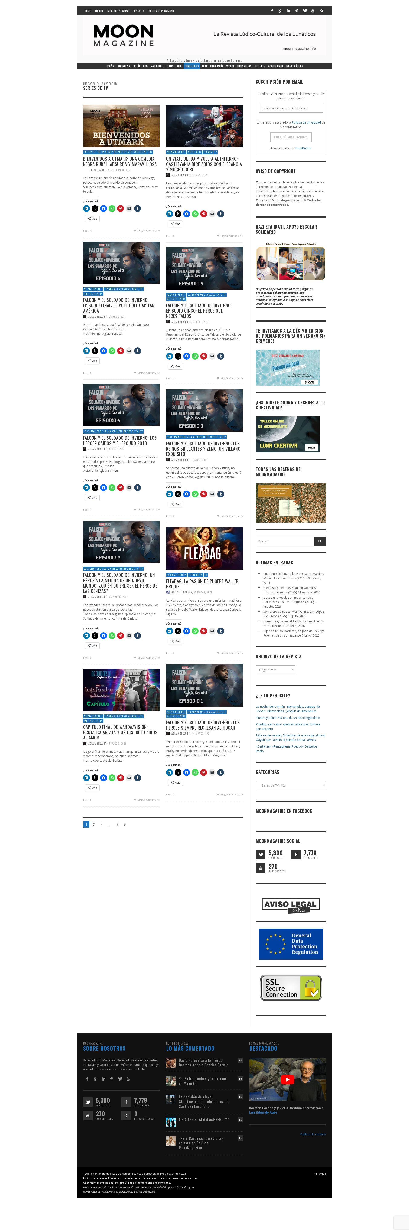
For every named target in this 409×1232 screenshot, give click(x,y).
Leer (86, 230)
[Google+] (280, 10)
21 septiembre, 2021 (119, 169)
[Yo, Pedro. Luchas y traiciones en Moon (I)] (171, 1081)
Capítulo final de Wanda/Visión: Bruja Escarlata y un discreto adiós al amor (120, 732)
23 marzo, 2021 (203, 592)
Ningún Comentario (148, 230)
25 (240, 1060)
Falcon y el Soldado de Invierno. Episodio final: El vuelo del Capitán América (119, 305)
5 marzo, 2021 (117, 743)
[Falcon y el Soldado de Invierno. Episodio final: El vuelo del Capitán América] (121, 263)
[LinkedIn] (288, 10)
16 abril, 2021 (200, 321)
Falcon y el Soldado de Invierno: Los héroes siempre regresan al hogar (203, 725)
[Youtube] (313, 10)
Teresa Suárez (139, 152)
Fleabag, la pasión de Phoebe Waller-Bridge (203, 584)
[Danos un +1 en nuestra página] (126, 1115)
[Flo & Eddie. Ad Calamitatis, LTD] (171, 1122)
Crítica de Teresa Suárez (98, 152)
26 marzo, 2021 (118, 596)
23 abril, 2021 (117, 316)
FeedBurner (303, 148)
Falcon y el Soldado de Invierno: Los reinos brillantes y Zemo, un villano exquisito (203, 448)
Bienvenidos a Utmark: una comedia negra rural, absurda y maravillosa (120, 161)
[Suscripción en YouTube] (260, 868)
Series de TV (122, 152)
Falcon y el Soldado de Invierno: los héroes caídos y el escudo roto (120, 440)
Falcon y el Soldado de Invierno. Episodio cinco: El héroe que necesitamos (199, 310)
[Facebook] (272, 10)
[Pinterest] (297, 10)
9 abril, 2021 (117, 449)
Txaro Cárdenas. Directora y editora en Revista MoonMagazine (201, 1142)
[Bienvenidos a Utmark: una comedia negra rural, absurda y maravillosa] (121, 126)
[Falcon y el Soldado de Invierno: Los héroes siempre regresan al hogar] (204, 685)
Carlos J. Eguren (176, 574)
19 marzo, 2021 (201, 733)
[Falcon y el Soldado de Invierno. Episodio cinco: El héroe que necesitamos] (204, 268)
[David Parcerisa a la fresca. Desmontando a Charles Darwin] (171, 1062)
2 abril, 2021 (199, 459)
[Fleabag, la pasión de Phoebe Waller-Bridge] (204, 548)
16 (240, 1078)
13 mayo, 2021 (200, 175)
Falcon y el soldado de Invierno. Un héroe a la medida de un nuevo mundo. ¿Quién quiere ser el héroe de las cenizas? (120, 583)
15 (240, 1138)
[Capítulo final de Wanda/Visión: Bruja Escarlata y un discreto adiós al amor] (121, 689)
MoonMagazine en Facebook (284, 811)
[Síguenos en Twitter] (260, 854)
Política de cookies (313, 1134)
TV (151, 152)
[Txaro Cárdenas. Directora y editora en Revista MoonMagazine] (171, 1140)
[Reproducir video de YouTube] (287, 1079)
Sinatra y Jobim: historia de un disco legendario (288, 718)
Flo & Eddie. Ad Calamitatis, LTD (204, 1119)
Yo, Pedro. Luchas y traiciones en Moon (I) (203, 1081)
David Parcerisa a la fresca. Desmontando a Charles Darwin (204, 1063)
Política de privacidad (306, 122)
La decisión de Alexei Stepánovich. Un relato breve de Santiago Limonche (204, 1101)
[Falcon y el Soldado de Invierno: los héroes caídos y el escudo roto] (121, 405)
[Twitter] (305, 10)
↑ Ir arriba (320, 1173)
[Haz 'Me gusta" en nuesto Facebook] (296, 854)
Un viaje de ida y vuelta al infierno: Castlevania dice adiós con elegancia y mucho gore (204, 164)
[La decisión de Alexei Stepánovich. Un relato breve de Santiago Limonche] (171, 1099)
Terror (208, 152)
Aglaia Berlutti (176, 152)
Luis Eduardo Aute (263, 1112)
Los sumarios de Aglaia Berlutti (124, 289)
